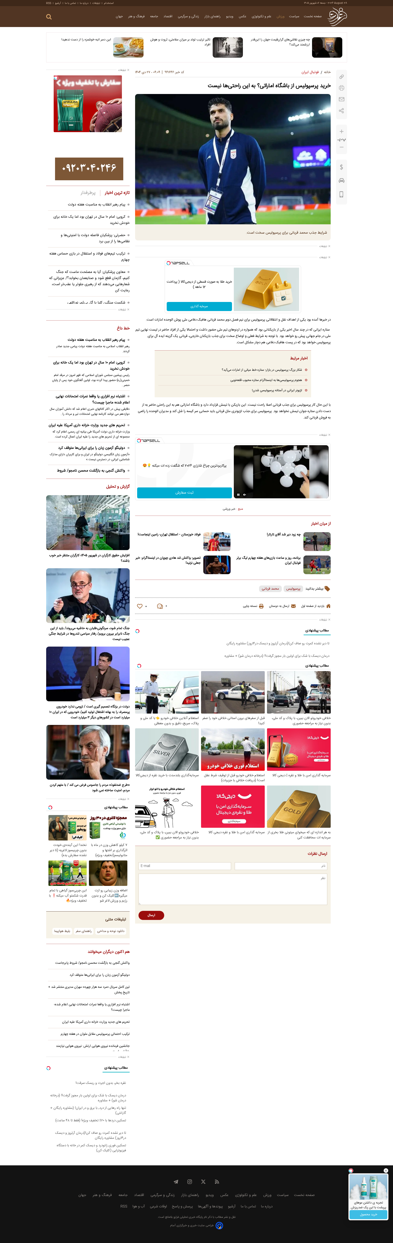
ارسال (151, 915)
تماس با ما (70, 3)
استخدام (109, 3)
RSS (48, 3)
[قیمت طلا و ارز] (342, 168)
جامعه (154, 16)
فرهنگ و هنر (137, 16)
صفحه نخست (313, 16)
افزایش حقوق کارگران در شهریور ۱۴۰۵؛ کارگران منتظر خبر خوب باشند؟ (89, 558)
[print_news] (342, 88)
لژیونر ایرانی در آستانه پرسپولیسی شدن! (277, 390)
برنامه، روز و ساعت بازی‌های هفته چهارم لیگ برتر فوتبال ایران (269, 561)
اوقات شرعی (158, 1206)
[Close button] (386, 1170)
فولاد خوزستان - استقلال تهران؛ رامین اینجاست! (169, 534)
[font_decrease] (341, 147)
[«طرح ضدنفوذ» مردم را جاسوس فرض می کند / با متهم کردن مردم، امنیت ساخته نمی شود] (88, 752)
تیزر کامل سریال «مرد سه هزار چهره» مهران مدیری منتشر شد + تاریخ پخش (89, 989)
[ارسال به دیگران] (341, 99)
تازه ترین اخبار (117, 193)
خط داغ (123, 328)
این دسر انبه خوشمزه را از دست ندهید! (86, 39)
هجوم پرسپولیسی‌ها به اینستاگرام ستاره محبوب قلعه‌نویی (266, 380)
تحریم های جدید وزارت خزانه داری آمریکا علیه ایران (87, 425)
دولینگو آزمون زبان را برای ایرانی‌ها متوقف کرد (91, 448)
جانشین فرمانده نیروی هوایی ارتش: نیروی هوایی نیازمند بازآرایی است (93, 1048)
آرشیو (58, 3)
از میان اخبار (321, 524)
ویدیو (230, 16)
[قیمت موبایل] (341, 195)
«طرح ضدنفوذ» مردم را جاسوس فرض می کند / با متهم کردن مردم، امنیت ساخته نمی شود (90, 787)
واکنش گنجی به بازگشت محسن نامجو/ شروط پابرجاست (92, 963)
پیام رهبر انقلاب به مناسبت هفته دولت (96, 205)
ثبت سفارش (185, 493)
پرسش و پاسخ (182, 1206)
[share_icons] (341, 111)
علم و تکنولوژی (262, 16)
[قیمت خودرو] (342, 181)
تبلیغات (96, 3)
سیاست (294, 16)
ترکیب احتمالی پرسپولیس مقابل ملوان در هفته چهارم (95, 1034)
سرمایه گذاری (199, 306)
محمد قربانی (270, 589)
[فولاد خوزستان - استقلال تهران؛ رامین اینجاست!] (217, 541)
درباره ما (84, 3)
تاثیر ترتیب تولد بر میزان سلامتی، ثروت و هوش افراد (180, 42)
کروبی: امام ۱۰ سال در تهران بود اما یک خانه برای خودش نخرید (91, 366)
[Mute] (244, 494)
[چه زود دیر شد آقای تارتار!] (317, 541)
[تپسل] (168, 263)
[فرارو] (337, 16)
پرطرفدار (88, 193)
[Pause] (238, 494)
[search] (49, 17)
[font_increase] (341, 131)
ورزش (281, 16)
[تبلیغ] (89, 169)
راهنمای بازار (213, 16)
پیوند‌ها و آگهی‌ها (210, 1206)
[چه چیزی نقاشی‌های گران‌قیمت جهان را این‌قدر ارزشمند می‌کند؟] (327, 47)
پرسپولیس (293, 589)
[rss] (217, 1181)
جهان (120, 16)
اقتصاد (168, 16)
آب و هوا (138, 1206)
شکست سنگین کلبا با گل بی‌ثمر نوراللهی (96, 303)
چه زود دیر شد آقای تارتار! (284, 534)
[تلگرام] (176, 1181)
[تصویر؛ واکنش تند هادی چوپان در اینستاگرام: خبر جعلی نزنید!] (217, 565)
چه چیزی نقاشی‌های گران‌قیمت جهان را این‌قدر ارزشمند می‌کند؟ (280, 42)
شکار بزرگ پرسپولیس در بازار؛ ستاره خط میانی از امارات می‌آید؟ (262, 370)
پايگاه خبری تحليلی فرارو (188, 1217)
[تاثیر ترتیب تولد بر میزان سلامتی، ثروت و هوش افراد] (228, 47)
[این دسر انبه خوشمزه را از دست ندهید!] (128, 47)
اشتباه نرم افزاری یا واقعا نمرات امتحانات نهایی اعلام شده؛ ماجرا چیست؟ (93, 399)
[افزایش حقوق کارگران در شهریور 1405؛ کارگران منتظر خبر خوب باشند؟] (88, 522)
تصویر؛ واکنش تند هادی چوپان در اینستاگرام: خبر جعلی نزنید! (168, 561)
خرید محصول (368, 1214)
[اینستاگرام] (189, 1181)
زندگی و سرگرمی (189, 16)
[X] (203, 1181)
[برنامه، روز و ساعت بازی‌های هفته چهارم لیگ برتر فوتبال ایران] (317, 565)
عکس (243, 16)
